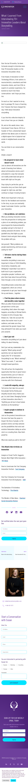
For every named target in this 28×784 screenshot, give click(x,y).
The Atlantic (14, 490)
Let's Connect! (14, 683)
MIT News (5, 461)
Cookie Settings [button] (6, 780)
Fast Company (20, 469)
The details (4, 672)
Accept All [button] (13, 780)
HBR (24, 480)
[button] (25, 7)
